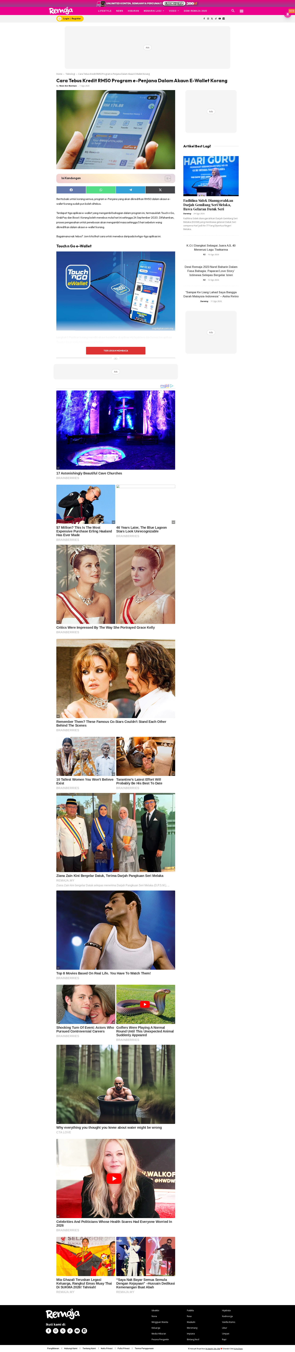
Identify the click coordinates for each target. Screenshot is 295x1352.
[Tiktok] (216, 19)
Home (59, 74)
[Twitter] (212, 19)
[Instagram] (208, 19)
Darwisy (187, 213)
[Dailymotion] (224, 19)
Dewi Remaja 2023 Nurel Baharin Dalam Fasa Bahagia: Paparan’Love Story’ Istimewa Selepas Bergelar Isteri (211, 271)
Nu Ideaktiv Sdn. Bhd (213, 1349)
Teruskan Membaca (115, 350)
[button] (233, 11)
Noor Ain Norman (68, 85)
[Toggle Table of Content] (166, 178)
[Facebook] (204, 19)
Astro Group (238, 1349)
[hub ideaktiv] (241, 9)
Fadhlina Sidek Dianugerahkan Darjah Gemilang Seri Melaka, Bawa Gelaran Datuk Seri (208, 205)
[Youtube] (220, 19)
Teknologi (70, 74)
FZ (204, 254)
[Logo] (61, 11)
